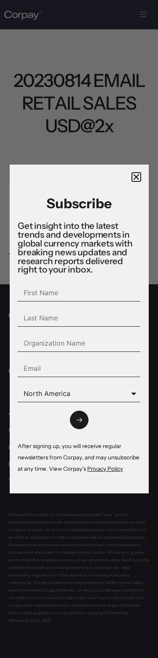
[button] (136, 177)
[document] (79, 329)
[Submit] (79, 420)
